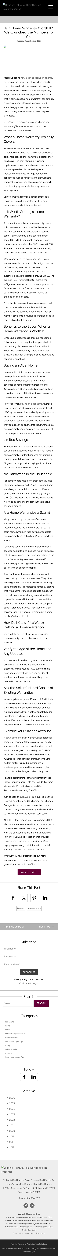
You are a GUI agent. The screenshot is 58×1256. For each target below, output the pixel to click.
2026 (12, 1097)
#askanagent (35, 908)
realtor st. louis (11, 1049)
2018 (11, 1142)
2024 (12, 1108)
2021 (11, 1125)
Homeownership (11, 1037)
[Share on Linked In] (45, 898)
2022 (12, 1119)
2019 (11, 1136)
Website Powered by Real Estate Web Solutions (29, 1244)
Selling (7, 1026)
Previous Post (15, 926)
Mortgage (9, 1053)
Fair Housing (40, 1233)
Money (21, 908)
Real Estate (9, 1022)
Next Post (45, 926)
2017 (11, 1147)
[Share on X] (24, 898)
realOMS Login (29, 1251)
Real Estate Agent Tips (14, 1041)
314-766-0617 (33, 1198)
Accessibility (30, 1233)
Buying (7, 1029)
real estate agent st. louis (15, 1033)
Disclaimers (50, 1248)
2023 (12, 1114)
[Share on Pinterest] (34, 898)
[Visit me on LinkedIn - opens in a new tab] (34, 1077)
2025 (12, 1103)
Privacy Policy (18, 1233)
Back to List (28, 872)
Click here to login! (29, 983)
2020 (12, 1130)
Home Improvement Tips (14, 1057)
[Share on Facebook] (13, 898)
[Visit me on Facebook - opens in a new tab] (24, 1077)
